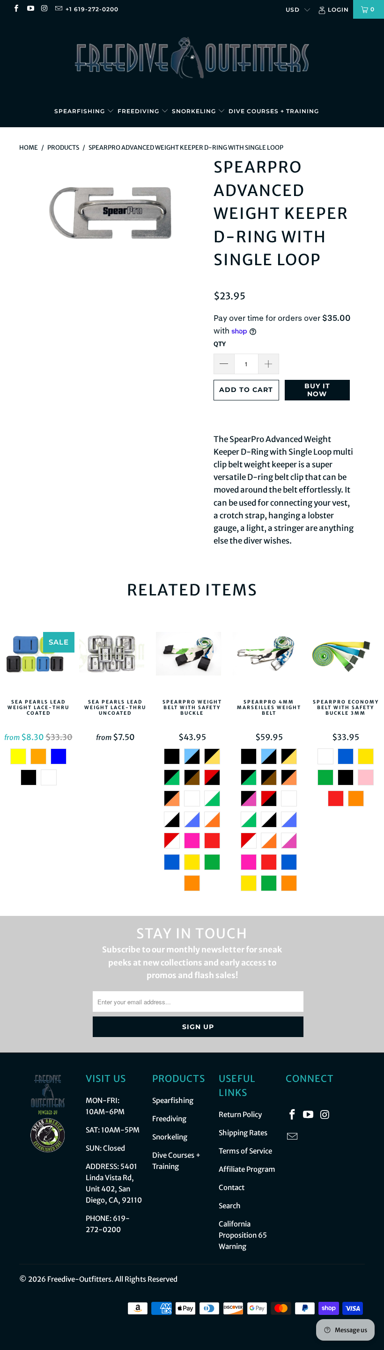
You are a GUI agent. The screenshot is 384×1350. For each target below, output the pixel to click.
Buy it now (317, 390)
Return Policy (240, 1114)
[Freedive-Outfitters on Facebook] (16, 9)
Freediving (139, 111)
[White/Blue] (192, 819)
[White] (192, 798)
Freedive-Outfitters (79, 1279)
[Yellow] (192, 862)
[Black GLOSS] (48, 777)
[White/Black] (171, 819)
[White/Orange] (212, 819)
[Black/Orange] (171, 798)
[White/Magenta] (289, 840)
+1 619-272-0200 (92, 9)
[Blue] (58, 756)
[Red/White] (171, 840)
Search (230, 1205)
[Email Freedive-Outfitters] (58, 9)
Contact (231, 1187)
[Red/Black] (212, 777)
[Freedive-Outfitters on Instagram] (44, 9)
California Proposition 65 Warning (243, 1235)
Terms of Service (245, 1151)
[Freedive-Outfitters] (192, 57)
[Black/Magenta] (248, 798)
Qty (220, 344)
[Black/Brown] (192, 777)
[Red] (212, 840)
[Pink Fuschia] (192, 840)
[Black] (28, 777)
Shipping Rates (243, 1132)
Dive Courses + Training (274, 111)
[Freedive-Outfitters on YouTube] (30, 9)
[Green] (212, 862)
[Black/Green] (171, 777)
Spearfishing (80, 111)
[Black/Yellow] (212, 756)
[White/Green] (212, 798)
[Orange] (38, 756)
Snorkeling (195, 111)
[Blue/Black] (192, 756)
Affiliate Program (247, 1169)
